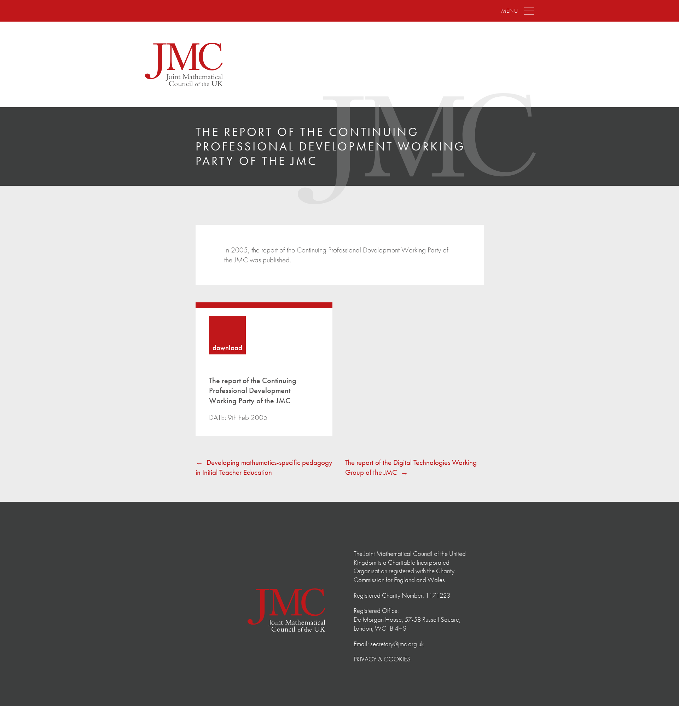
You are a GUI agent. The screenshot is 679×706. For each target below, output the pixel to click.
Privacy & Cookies (382, 659)
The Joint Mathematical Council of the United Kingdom (184, 64)
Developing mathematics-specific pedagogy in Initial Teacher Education (264, 467)
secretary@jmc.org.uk (397, 643)
